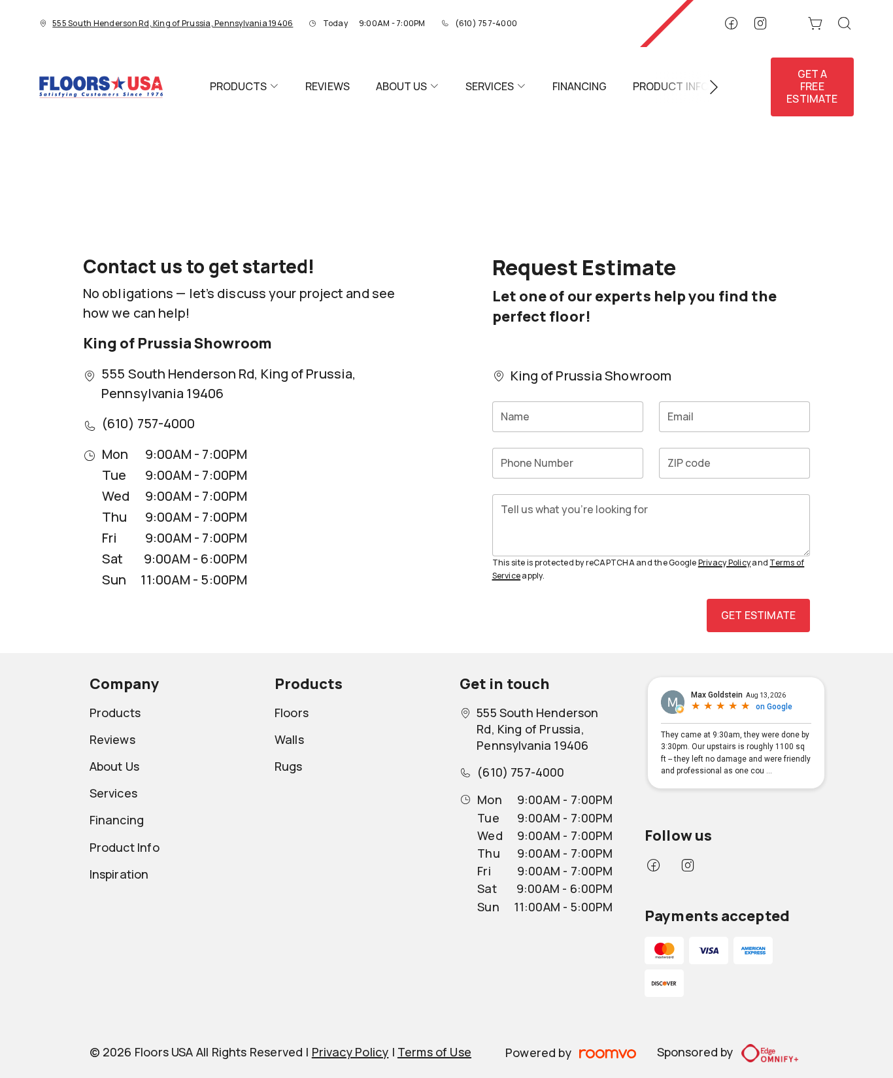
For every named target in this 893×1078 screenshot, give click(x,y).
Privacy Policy (724, 562)
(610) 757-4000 (486, 23)
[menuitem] (244, 87)
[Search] (844, 23)
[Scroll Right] (708, 86)
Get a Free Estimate (811, 86)
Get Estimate (758, 615)
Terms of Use (434, 1052)
